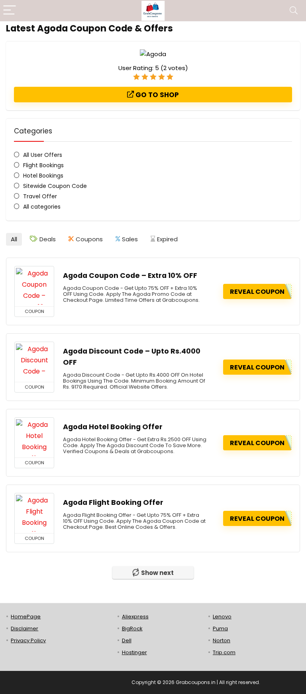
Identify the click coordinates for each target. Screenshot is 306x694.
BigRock (132, 628)
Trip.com (224, 652)
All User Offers (42, 155)
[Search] (293, 10)
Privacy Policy (28, 640)
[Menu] (9, 10)
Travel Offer (40, 196)
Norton (221, 640)
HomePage (26, 616)
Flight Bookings (43, 165)
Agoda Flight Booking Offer (113, 502)
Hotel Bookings (43, 176)
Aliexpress (135, 616)
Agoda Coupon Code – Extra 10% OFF (130, 275)
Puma (220, 628)
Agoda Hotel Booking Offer (113, 427)
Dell (126, 640)
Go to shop (156, 95)
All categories (42, 207)
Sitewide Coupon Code (55, 186)
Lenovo (222, 616)
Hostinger (134, 652)
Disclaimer (24, 628)
